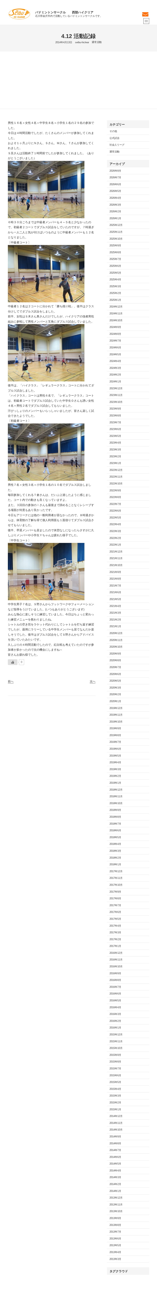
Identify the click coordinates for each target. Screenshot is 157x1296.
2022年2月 (115, 538)
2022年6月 (115, 510)
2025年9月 (115, 245)
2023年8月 (115, 415)
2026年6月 (115, 184)
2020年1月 (115, 701)
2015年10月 (116, 1048)
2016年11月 (116, 959)
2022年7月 (115, 504)
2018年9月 (115, 810)
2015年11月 (116, 1041)
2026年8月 (115, 171)
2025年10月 (116, 239)
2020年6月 (115, 674)
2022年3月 (115, 531)
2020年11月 (116, 640)
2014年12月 (116, 1116)
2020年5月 (115, 681)
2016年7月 (115, 987)
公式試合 (114, 138)
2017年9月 (115, 891)
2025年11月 (116, 232)
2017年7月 (115, 905)
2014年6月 (115, 1157)
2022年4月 (115, 524)
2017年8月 (115, 898)
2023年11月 (116, 395)
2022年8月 (115, 497)
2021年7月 (115, 585)
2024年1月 (115, 381)
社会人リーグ (117, 145)
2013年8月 (115, 1225)
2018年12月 (116, 789)
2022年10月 (116, 483)
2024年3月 (115, 368)
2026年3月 (115, 205)
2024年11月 (116, 313)
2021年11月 (116, 558)
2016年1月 (115, 1027)
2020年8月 (115, 660)
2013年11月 (116, 1204)
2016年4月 (115, 1007)
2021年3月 (115, 613)
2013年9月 (115, 1218)
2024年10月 (116, 320)
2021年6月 (115, 592)
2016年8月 (115, 980)
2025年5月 (115, 273)
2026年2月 (115, 211)
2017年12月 (116, 871)
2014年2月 (115, 1184)
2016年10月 (116, 966)
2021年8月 (115, 578)
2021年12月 (116, 551)
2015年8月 (115, 1061)
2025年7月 (115, 259)
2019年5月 (115, 755)
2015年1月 (115, 1109)
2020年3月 (115, 687)
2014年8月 (115, 1143)
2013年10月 (116, 1211)
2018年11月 (116, 796)
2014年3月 (115, 1177)
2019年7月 (115, 742)
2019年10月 (116, 721)
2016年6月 (115, 993)
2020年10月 (116, 647)
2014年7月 (115, 1150)
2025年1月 (115, 300)
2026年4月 (115, 198)
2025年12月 (116, 225)
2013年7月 (115, 1231)
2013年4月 (115, 1252)
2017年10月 (116, 885)
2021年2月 (115, 619)
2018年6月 (115, 830)
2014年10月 (116, 1129)
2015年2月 (115, 1102)
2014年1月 (115, 1191)
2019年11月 (116, 715)
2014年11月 (116, 1123)
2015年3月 (115, 1095)
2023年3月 (115, 449)
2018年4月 (115, 844)
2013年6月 (115, 1238)
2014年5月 (115, 1163)
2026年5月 (115, 191)
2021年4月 (115, 606)
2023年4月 (115, 442)
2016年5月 (115, 1000)
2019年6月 (115, 749)
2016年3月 (115, 1014)
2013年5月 (115, 1245)
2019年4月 (115, 762)
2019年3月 (115, 769)
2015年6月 (115, 1075)
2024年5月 (115, 354)
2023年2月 (115, 456)
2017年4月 (115, 926)
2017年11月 (116, 878)
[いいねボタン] (12, 662)
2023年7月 (115, 422)
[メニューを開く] (146, 21)
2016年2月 (115, 1021)
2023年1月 (115, 463)
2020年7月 (115, 667)
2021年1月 (115, 626)
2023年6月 (115, 429)
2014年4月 (115, 1170)
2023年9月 (115, 408)
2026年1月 (115, 218)
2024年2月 (115, 374)
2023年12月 (116, 388)
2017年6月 (115, 912)
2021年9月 (115, 572)
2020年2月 (115, 694)
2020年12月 (116, 633)
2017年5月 (115, 919)
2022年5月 (115, 517)
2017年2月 (115, 939)
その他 (113, 131)
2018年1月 (115, 864)
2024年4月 (115, 361)
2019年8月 (115, 735)
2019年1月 (115, 783)
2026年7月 (115, 177)
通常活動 (97, 42)
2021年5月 (115, 599)
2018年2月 (115, 857)
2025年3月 (115, 286)
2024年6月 (115, 347)
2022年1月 (115, 544)
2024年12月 (116, 306)
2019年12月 (116, 708)
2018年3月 (115, 851)
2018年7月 (115, 823)
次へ (93, 681)
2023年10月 (116, 402)
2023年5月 (115, 436)
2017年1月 (115, 946)
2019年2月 (115, 776)
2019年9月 (115, 728)
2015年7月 (115, 1068)
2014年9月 (115, 1136)
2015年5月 (115, 1082)
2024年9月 (115, 327)
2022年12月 (116, 470)
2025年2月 (115, 293)
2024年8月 (115, 334)
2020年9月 (115, 653)
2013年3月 (115, 1259)
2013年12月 (116, 1197)
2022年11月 (116, 476)
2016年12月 (116, 953)
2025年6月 (115, 266)
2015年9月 (115, 1055)
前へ (11, 681)
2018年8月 (115, 817)
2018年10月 (116, 803)
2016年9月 (115, 973)
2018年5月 (115, 837)
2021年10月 (116, 565)
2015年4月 (115, 1089)
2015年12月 (116, 1034)
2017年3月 (115, 932)
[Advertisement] (78, 80)
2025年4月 (115, 279)
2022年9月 (115, 490)
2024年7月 (115, 340)
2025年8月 (115, 252)
